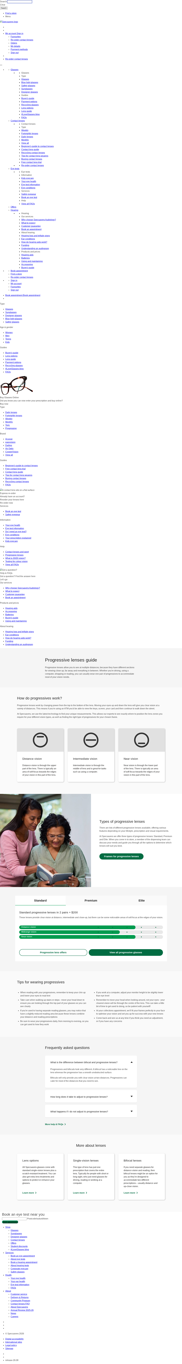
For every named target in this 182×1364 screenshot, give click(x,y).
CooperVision (11, 452)
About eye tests (18, 1259)
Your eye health (28, 181)
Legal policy (11, 1345)
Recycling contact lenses (33, 153)
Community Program (20, 1300)
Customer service (19, 1294)
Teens (8, 339)
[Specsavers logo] (9, 22)
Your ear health (18, 1281)
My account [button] (11, 33)
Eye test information (30, 184)
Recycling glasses (30, 105)
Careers (14, 1316)
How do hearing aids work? (34, 242)
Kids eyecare (27, 178)
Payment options (29, 101)
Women (9, 332)
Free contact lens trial (31, 162)
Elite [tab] (142, 900)
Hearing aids (27, 255)
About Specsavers (19, 1307)
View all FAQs (28, 204)
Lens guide (26, 111)
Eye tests (15, 169)
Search (3, 1)
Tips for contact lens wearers (34, 156)
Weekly (24, 130)
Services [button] (9, 1253)
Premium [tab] (91, 900)
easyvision (10, 442)
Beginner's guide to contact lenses (37, 146)
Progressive (11, 428)
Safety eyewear (28, 194)
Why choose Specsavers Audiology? (38, 220)
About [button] (8, 1291)
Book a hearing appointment (24, 1262)
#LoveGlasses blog (30, 114)
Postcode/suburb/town (37, 1219)
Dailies (8, 445)
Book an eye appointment (23, 1256)
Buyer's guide (27, 98)
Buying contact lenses (31, 159)
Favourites (16, 37)
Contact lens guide (30, 149)
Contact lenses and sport (17, 552)
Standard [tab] (40, 900)
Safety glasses (28, 85)
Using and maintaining (32, 261)
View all (25, 143)
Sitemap (9, 1348)
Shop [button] (7, 1227)
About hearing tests (20, 1265)
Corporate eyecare (19, 1269)
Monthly (25, 140)
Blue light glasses (29, 82)
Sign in (20, 33)
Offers (13, 207)
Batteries (25, 258)
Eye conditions (28, 188)
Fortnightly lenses (29, 133)
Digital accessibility (14, 1339)
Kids (7, 342)
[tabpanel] (91, 927)
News (13, 1313)
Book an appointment (31, 229)
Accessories (27, 264)
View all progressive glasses (126, 952)
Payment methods (19, 49)
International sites (13, 1342)
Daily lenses (27, 137)
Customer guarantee (31, 226)
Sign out (15, 52)
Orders (14, 43)
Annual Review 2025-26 (22, 1310)
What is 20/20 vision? (15, 558)
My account (16, 283)
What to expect (28, 223)
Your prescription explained (18, 538)
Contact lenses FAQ (20, 1304)
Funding (25, 245)
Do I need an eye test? (16, 531)
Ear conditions (28, 239)
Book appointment (19, 271)
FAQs (24, 117)
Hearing (14, 210)
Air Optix (9, 448)
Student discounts (19, 1246)
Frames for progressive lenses (121, 856)
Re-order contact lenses (22, 40)
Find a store (11, 13)
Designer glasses (29, 92)
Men (7, 336)
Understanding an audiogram (35, 248)
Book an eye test (29, 197)
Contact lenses (18, 121)
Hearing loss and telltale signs (35, 236)
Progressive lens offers (53, 952)
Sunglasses (27, 89)
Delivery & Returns (20, 1297)
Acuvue (9, 439)
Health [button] (8, 1275)
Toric (7, 425)
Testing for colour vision (16, 561)
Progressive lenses (14, 555)
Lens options (27, 108)
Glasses (14, 70)
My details (15, 46)
